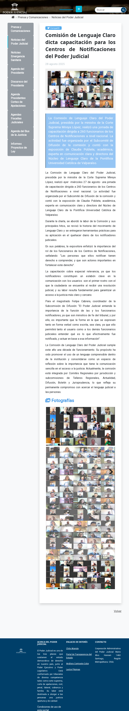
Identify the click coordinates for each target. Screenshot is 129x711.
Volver (117, 611)
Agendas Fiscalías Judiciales (17, 118)
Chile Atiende (72, 648)
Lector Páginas (73, 669)
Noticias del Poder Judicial (67, 17)
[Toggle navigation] (79, 9)
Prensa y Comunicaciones (33, 17)
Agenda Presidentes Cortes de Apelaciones (18, 100)
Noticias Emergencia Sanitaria (18, 56)
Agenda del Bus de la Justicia (20, 133)
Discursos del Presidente (19, 83)
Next (109, 470)
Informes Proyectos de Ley (19, 147)
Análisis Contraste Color (77, 663)
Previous (51, 470)
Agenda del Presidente (17, 70)
